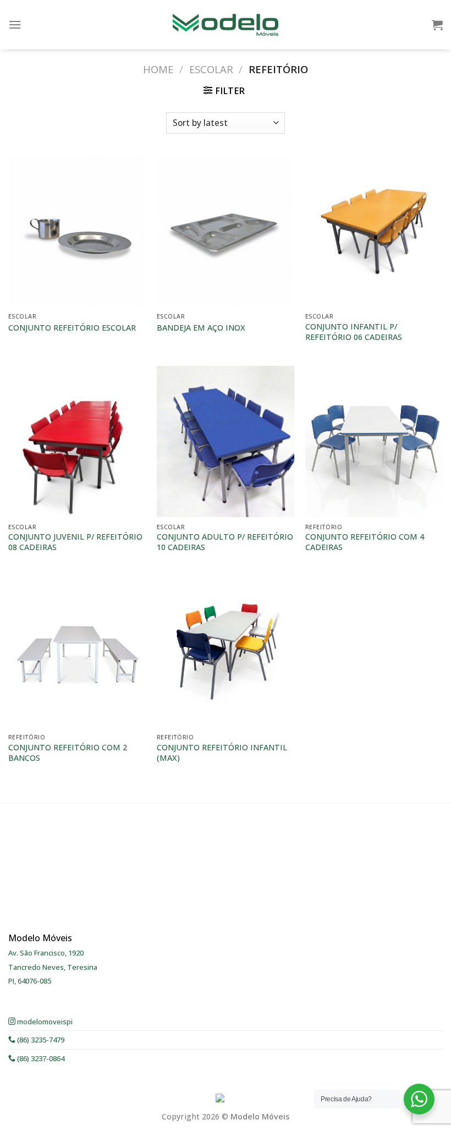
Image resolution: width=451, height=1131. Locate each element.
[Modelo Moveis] (225, 24)
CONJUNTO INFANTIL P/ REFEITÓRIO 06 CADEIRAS (353, 332)
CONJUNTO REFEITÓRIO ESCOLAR (72, 328)
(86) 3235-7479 (39, 1040)
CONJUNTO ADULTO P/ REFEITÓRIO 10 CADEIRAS (225, 542)
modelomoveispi (44, 1021)
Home (158, 69)
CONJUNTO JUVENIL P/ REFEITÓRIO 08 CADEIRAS (75, 542)
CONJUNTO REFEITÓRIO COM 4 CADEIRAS (364, 542)
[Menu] (14, 24)
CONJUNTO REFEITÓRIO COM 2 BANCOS (67, 753)
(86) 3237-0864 (39, 1058)
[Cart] (437, 25)
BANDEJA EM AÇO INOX (201, 328)
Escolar (211, 69)
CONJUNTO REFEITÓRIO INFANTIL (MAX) (222, 753)
